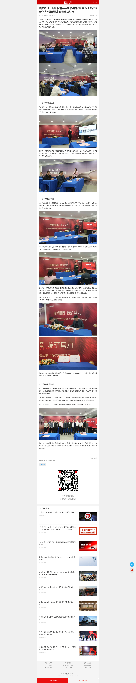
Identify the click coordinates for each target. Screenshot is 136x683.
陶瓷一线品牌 (48, 665)
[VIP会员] (94, 2)
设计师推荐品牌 (68, 667)
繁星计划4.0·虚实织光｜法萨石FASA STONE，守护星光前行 (57, 558)
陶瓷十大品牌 (48, 663)
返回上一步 (39, 2)
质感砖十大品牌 (87, 665)
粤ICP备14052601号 (70, 673)
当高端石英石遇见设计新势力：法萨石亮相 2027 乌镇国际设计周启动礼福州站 (57, 648)
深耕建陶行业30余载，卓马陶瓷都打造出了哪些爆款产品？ (57, 618)
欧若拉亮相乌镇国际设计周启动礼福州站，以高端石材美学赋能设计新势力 (57, 633)
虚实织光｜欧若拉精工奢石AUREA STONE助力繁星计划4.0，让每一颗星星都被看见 (57, 573)
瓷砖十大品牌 (87, 663)
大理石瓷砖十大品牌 (68, 665)
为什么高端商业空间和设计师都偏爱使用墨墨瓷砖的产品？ (57, 603)
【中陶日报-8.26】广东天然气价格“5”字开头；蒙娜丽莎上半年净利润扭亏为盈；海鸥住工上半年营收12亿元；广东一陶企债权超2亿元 (57, 528)
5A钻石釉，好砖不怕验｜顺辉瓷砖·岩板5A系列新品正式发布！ (57, 543)
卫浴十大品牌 (68, 663)
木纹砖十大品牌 (48, 667)
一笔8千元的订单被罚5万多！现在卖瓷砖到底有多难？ (57, 512)
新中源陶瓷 (42, 464)
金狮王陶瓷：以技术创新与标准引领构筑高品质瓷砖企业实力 (57, 588)
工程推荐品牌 (87, 667)
